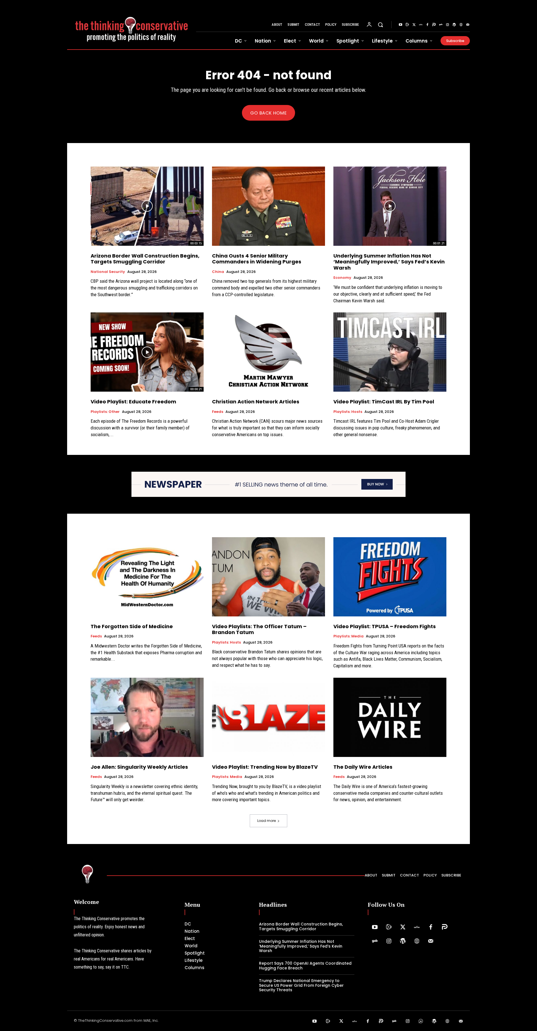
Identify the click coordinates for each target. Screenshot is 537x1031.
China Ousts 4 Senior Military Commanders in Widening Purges (256, 258)
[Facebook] (427, 25)
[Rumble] (407, 25)
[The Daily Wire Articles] (389, 717)
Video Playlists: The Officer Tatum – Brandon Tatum (259, 629)
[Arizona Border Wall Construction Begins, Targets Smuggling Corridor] (147, 206)
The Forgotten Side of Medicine (132, 626)
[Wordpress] (454, 25)
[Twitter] (414, 25)
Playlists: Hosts (347, 412)
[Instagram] (447, 25)
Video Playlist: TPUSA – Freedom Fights (384, 626)
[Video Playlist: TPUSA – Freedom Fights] (389, 576)
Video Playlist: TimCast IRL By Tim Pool (383, 401)
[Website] (461, 25)
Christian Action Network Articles (255, 401)
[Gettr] (420, 25)
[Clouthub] (421, 1021)
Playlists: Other (105, 412)
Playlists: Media (348, 636)
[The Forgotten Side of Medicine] (147, 576)
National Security (108, 272)
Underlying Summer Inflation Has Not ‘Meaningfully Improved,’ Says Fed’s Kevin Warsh (389, 261)
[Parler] (434, 25)
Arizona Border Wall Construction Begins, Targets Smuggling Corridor (145, 258)
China (218, 272)
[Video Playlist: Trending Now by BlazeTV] (268, 717)
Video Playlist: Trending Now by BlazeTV (265, 766)
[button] (380, 24)
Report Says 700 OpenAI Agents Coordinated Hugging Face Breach (305, 965)
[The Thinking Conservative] (87, 874)
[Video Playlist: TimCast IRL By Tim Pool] (389, 352)
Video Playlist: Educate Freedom (133, 401)
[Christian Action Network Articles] (268, 352)
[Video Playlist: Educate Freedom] (147, 352)
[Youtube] (400, 25)
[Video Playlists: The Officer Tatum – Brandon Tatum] (268, 576)
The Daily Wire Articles (362, 766)
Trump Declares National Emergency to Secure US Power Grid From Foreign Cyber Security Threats (301, 985)
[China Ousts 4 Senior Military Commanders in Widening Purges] (268, 206)
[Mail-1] (467, 25)
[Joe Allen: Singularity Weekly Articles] (147, 717)
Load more (266, 820)
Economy (342, 277)
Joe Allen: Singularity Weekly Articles (139, 766)
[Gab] (440, 25)
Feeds (217, 412)
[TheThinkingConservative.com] (131, 25)
